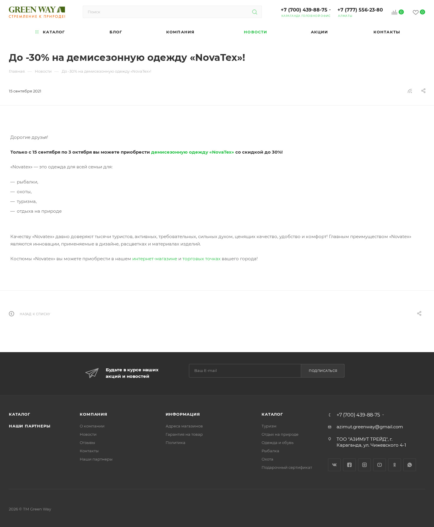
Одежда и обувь (277, 442)
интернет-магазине (154, 258)
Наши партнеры (29, 426)
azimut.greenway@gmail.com (370, 427)
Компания (93, 414)
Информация (183, 414)
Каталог (19, 414)
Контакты (89, 450)
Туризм (269, 426)
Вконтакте (334, 464)
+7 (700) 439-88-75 (304, 10)
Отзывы (87, 442)
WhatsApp (409, 464)
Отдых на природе (280, 434)
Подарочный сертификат (287, 467)
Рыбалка (270, 450)
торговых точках (201, 258)
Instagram (364, 464)
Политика (175, 442)
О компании (92, 426)
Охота (267, 459)
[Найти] (254, 12)
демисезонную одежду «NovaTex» (192, 152)
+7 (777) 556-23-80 (360, 10)
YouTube (379, 464)
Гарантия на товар (184, 434)
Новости (88, 434)
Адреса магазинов (184, 426)
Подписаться (323, 371)
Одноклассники (394, 464)
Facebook (349, 464)
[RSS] (410, 91)
